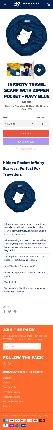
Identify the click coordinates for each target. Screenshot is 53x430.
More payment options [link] (26, 148)
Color (5, 117)
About (6, 382)
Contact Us (9, 387)
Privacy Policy (11, 392)
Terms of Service (13, 401)
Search (7, 377)
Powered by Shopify (39, 416)
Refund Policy (11, 397)
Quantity (40, 117)
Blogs (6, 406)
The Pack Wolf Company (19, 416)
